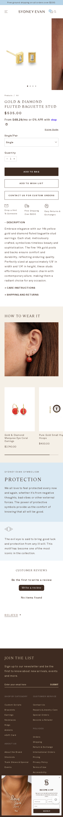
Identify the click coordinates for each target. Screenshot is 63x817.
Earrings (9, 715)
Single (9, 142)
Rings (7, 725)
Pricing (36, 757)
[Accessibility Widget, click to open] (56, 408)
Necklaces (10, 720)
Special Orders (41, 715)
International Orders (44, 752)
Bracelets (10, 710)
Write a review (31, 587)
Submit (54, 684)
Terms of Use (40, 767)
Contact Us (39, 705)
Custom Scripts (13, 705)
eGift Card (10, 735)
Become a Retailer (43, 720)
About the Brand (13, 752)
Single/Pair (11, 136)
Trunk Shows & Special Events (17, 764)
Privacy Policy (40, 762)
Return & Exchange (43, 747)
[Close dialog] (59, 777)
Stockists (10, 757)
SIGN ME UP (46, 811)
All (17, 95)
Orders (36, 737)
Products (8, 95)
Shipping (37, 742)
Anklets (9, 730)
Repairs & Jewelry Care (45, 710)
